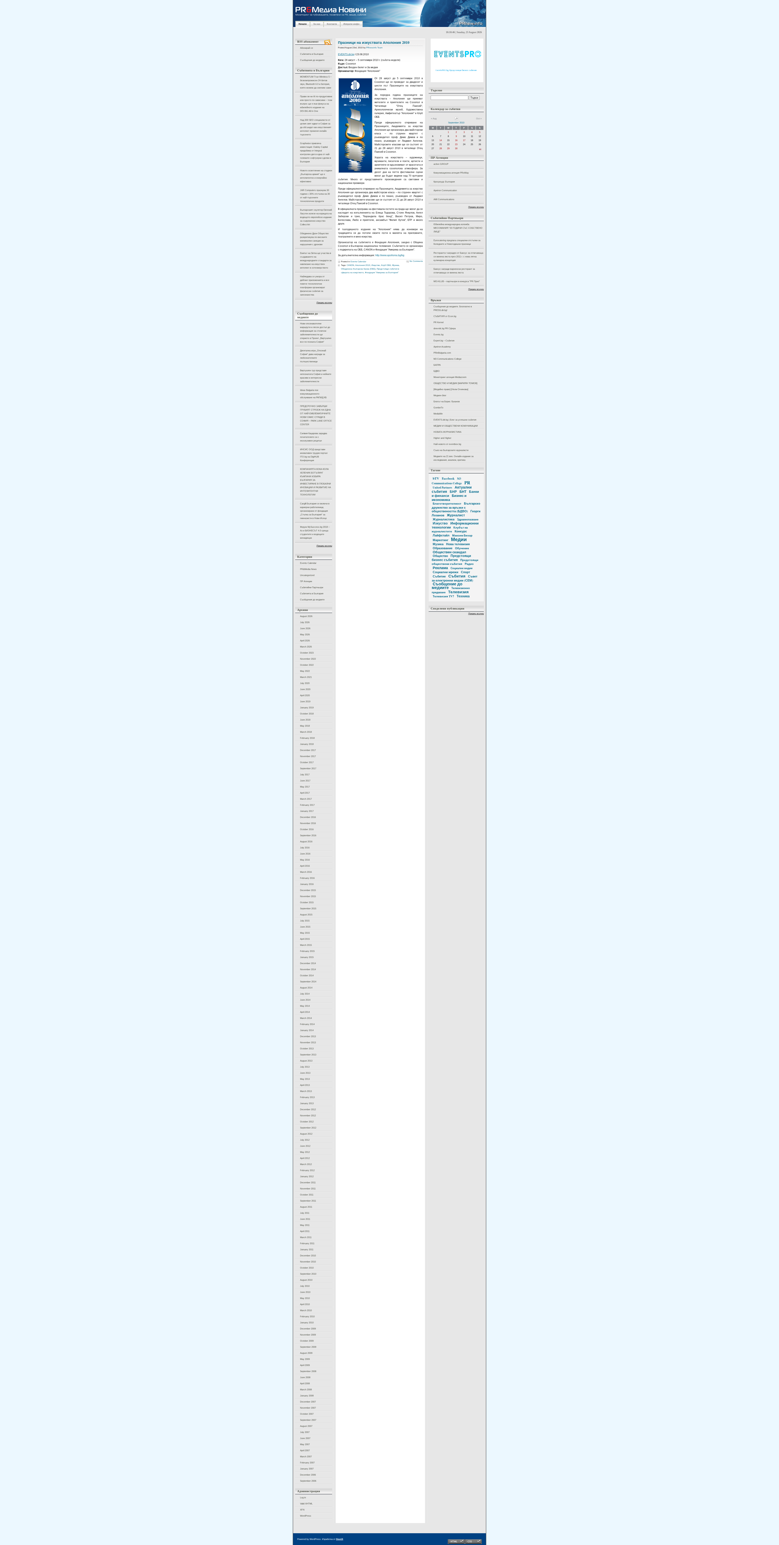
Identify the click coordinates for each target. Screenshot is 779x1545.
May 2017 (305, 786)
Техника (463, 596)
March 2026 (306, 646)
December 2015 (308, 890)
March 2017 (306, 799)
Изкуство (375, 265)
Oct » (479, 118)
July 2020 (305, 683)
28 (440, 148)
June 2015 (305, 927)
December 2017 (308, 750)
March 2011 (306, 1237)
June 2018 (305, 720)
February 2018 (307, 738)
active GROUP (441, 164)
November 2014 (308, 969)
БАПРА (437, 365)
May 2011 (305, 1225)
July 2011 (304, 1213)
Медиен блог (440, 395)
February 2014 (307, 1024)
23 (456, 144)
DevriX (339, 1539)
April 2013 (305, 1085)
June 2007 (305, 1438)
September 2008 (308, 1371)
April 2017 (305, 793)
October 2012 (307, 1121)
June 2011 (305, 1219)
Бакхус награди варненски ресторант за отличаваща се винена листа (454, 271)
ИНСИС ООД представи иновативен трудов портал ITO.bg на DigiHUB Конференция (313, 455)
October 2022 (307, 665)
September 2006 (308, 1481)
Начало (303, 24)
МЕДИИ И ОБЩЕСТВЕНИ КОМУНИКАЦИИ (456, 426)
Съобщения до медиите (312, 60)
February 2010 (307, 1316)
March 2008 (306, 1389)
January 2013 (307, 1103)
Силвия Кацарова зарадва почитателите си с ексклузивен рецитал (313, 437)
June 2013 (305, 1073)
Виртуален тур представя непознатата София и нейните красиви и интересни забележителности (315, 376)
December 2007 (308, 1401)
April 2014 (305, 1012)
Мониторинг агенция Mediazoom (450, 377)
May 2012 (305, 1152)
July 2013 (305, 1067)
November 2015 (308, 896)
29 (448, 148)
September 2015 (308, 908)
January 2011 (306, 1249)
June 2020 (305, 689)
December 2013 (308, 1036)
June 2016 (305, 853)
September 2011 (308, 1201)
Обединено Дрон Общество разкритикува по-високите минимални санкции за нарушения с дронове (314, 239)
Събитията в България (311, 54)
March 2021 (306, 677)
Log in (303, 1497)
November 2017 (308, 756)
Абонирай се (306, 48)
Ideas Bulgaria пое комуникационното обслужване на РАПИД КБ (313, 394)
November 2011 (308, 1188)
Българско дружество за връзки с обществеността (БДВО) (456, 507)
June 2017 (305, 780)
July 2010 (305, 1286)
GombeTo (438, 407)
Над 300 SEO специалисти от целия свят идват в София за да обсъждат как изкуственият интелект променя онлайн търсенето (315, 127)
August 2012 (306, 1134)
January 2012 (307, 1176)
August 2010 (306, 1280)
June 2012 (305, 1146)
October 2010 (307, 1268)
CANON (350, 265)
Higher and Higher (442, 438)
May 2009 (305, 1359)
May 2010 (305, 1298)
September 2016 (308, 835)
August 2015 (306, 914)
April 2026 (305, 640)
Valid (306, 1503)
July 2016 (305, 847)
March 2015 (306, 945)
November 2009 (308, 1335)
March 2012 (306, 1164)
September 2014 (308, 981)
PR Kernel (438, 322)
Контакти (332, 24)
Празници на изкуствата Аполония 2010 (373, 42)
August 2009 (306, 1353)
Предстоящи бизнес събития (451, 557)
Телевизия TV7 (443, 596)
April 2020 (305, 695)
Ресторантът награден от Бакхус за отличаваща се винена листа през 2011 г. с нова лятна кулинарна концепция (458, 256)
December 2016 (308, 817)
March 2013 (306, 1091)
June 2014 (305, 1000)
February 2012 (307, 1170)
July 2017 (305, 774)
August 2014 (306, 987)
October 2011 (306, 1194)
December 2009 (308, 1328)
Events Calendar (308, 563)
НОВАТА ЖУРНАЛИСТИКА (447, 432)
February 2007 (307, 1462)
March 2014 (306, 1018)
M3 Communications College (448, 359)
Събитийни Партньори (311, 587)
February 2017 (307, 805)
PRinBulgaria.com (442, 353)
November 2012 (308, 1115)
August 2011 (306, 1207)
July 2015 (305, 920)
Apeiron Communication (445, 190)
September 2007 (308, 1420)
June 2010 (305, 1292)
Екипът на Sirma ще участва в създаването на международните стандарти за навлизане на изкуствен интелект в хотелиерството (315, 260)
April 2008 (305, 1383)
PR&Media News (308, 569)
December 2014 (308, 963)
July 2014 (305, 994)
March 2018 (306, 732)
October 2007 (307, 1414)
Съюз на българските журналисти (451, 450)
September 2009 (308, 1347)
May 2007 (305, 1444)
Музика (395, 265)
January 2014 (307, 1030)
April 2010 (305, 1304)
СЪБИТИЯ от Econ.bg (445, 316)
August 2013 (306, 1060)
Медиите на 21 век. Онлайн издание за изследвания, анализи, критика (453, 458)
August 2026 (306, 616)
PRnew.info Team (374, 47)
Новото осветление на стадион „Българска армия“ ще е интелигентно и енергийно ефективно (316, 176)
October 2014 (307, 975)
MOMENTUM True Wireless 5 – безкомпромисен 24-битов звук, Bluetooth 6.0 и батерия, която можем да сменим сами (315, 82)
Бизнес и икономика (449, 497)
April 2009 (305, 1365)
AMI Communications (444, 199)
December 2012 (308, 1109)
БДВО (437, 371)
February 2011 (307, 1243)
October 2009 (307, 1341)
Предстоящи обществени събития (455, 562)
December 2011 (308, 1182)
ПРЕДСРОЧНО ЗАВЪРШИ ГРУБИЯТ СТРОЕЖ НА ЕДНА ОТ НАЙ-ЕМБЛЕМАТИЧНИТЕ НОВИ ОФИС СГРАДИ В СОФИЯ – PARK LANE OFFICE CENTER (316, 415)
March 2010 (306, 1310)
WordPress (305, 1516)
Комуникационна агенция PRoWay (451, 173)
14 (440, 140)
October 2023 (307, 653)
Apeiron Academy (442, 346)
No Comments (416, 261)
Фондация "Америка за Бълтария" (382, 272)
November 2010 (308, 1261)
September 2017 (308, 768)
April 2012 (305, 1158)
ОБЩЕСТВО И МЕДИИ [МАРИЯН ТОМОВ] (455, 383)
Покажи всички (324, 302)
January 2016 (307, 884)
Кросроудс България (444, 181)
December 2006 (308, 1475)
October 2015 (307, 902)
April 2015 (305, 939)
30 (456, 148)
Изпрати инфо (351, 24)
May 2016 (305, 860)
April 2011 (305, 1231)
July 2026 (305, 622)
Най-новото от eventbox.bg (447, 444)
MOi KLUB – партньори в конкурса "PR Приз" (457, 281)
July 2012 (305, 1140)
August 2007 (306, 1426)
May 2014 (305, 1006)
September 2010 (308, 1274)
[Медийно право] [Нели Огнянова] (451, 389)
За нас (316, 24)
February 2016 (307, 878)
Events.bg (438, 334)
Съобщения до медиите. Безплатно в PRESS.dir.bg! (453, 308)
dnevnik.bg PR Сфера (445, 328)
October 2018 (307, 713)
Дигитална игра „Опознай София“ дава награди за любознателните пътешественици (313, 356)
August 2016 (306, 841)
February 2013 (307, 1097)
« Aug (434, 118)
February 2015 (307, 951)
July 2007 (305, 1432)
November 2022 (308, 659)
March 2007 (306, 1456)
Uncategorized (307, 575)
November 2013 (308, 1042)
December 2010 (308, 1255)
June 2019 (305, 701)
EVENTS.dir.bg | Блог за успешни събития (455, 420)
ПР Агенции (306, 581)
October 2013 (307, 1048)
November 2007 (308, 1408)
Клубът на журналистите (450, 529)
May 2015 (305, 933)
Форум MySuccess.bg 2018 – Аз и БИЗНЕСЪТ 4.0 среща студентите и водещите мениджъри (315, 532)
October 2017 (307, 762)
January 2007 (307, 1468)
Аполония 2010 (362, 265)
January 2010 (307, 1322)
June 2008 (305, 1377)
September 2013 (308, 1054)
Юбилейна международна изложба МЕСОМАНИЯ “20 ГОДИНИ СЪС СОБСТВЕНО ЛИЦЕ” (458, 228)
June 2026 (305, 628)
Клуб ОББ (386, 265)
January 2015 (307, 957)
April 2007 (305, 1450)
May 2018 (305, 726)
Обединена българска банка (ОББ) (358, 269)
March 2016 (306, 872)
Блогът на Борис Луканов (447, 401)
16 (456, 140)
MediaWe (438, 413)
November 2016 (308, 823)
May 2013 (305, 1079)
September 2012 (308, 1127)
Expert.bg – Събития (444, 340)
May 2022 (305, 671)
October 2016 (307, 829)
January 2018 (307, 744)
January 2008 (307, 1395)
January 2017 (307, 811)
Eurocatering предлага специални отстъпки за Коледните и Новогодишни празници (457, 242)
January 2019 (307, 707)
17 (464, 140)
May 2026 (305, 634)
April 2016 (305, 866)
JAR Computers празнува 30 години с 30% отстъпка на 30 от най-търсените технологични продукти (315, 195)
